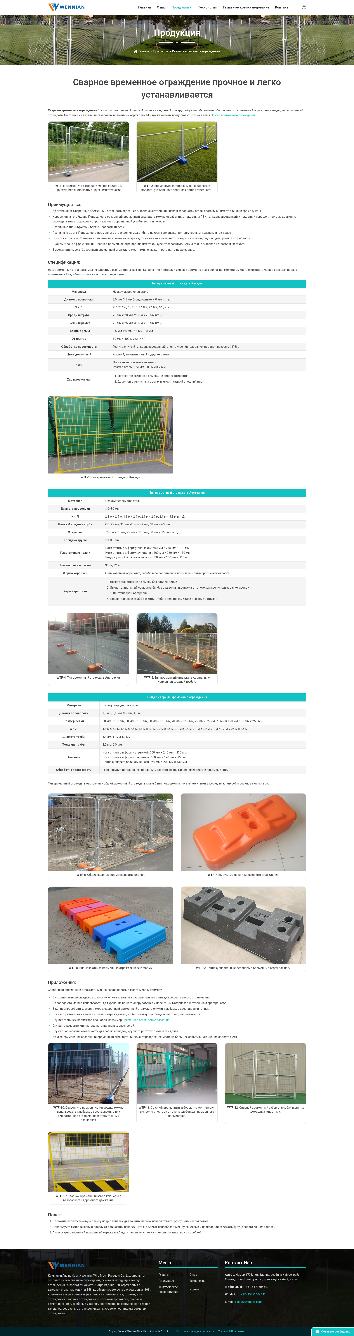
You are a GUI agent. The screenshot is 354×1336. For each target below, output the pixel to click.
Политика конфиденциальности (196, 1331)
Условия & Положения (231, 1331)
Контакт (281, 7)
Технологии (207, 7)
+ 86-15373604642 (253, 1294)
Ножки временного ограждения (233, 115)
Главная (144, 7)
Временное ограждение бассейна (146, 1020)
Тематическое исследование (246, 7)
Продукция (180, 7)
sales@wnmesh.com (248, 1302)
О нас (161, 7)
